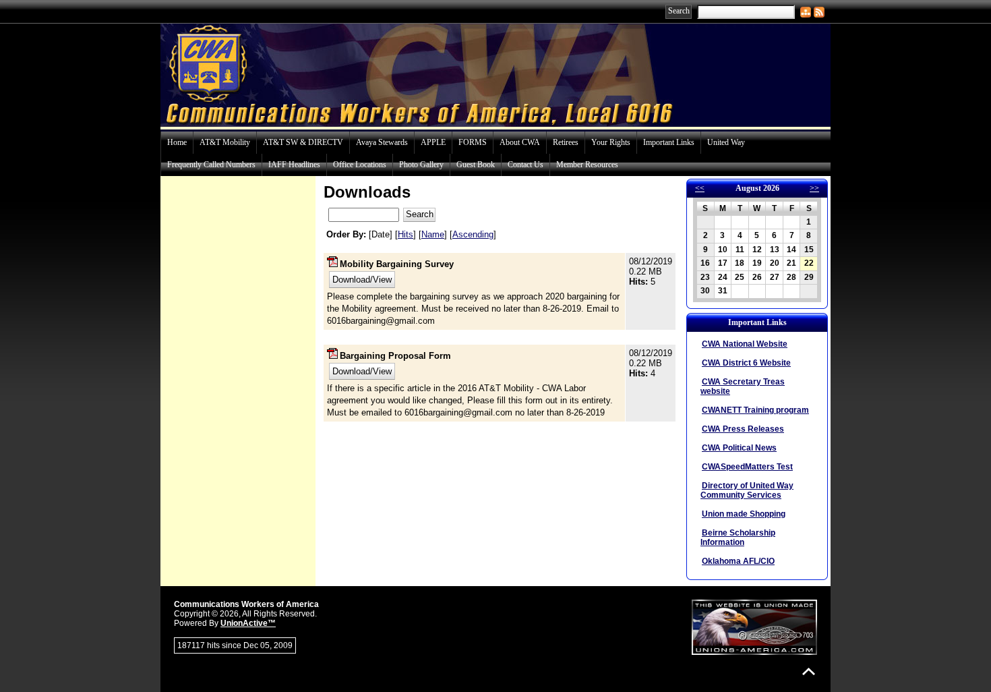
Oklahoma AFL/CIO (738, 561)
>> (814, 188)
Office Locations (359, 164)
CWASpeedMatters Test (747, 466)
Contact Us (525, 164)
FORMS (472, 142)
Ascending (472, 234)
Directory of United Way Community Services (746, 490)
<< (699, 188)
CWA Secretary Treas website (742, 386)
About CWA (520, 142)
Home (177, 142)
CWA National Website (744, 344)
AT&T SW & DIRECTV (303, 142)
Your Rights (610, 142)
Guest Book (475, 164)
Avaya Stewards (382, 142)
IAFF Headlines (294, 164)
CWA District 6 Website (746, 363)
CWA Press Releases (743, 429)
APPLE (433, 142)
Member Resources (587, 164)
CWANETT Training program (755, 410)
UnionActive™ (248, 623)
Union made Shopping (743, 514)
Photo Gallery (421, 164)
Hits (405, 234)
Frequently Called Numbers (211, 164)
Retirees (565, 142)
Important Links (668, 142)
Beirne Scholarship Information (737, 537)
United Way (726, 142)
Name (432, 234)
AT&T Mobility (225, 142)
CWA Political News (739, 448)
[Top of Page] (808, 671)
